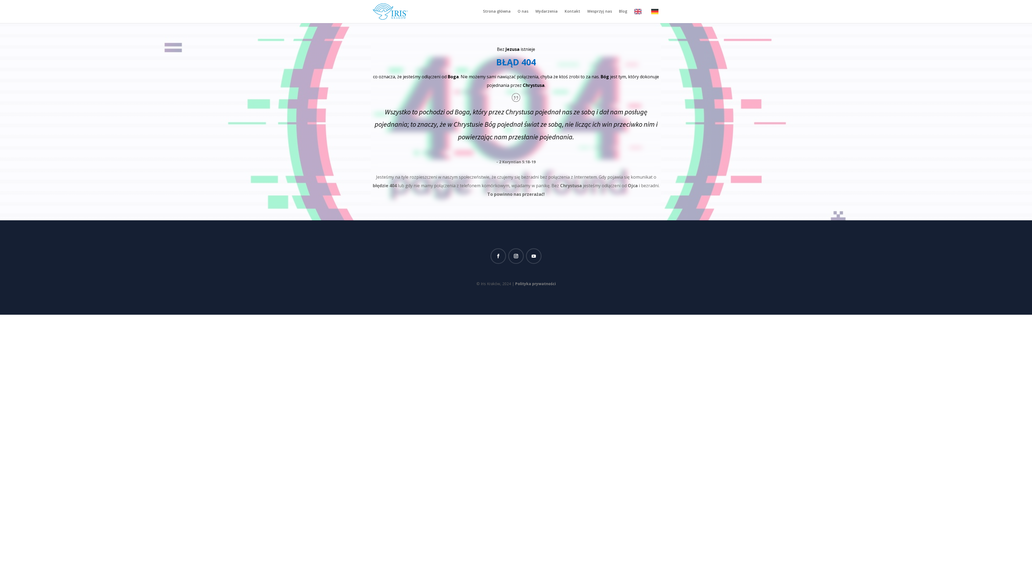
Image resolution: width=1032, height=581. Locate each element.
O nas (523, 11)
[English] (639, 16)
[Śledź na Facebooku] (498, 256)
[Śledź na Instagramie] (516, 256)
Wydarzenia (546, 11)
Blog (623, 11)
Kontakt (572, 11)
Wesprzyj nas (599, 11)
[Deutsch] (656, 16)
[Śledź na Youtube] (534, 256)
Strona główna (497, 11)
